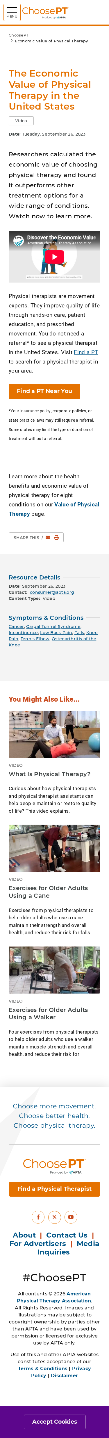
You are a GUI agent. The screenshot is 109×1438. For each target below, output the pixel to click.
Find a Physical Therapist (54, 1189)
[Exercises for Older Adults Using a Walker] (54, 970)
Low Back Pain (56, 632)
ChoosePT (18, 35)
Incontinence (23, 632)
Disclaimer (64, 1375)
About (24, 1235)
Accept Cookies (54, 1421)
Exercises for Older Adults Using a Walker (48, 1013)
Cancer (16, 626)
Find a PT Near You (44, 391)
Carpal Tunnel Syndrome (53, 626)
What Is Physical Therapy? (50, 774)
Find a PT (86, 352)
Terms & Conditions (42, 1368)
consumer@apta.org (52, 592)
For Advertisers (39, 1243)
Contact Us (66, 1235)
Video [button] (21, 120)
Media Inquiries (68, 1247)
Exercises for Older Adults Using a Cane (48, 892)
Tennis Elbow (35, 638)
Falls (79, 632)
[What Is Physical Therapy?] (54, 734)
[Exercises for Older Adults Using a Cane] (54, 848)
